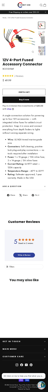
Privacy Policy (22, 387)
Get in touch (12, 341)
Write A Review (24, 255)
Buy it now (24, 99)
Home (4, 18)
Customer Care (13, 356)
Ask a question (12, 186)
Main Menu (10, 349)
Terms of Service (33, 387)
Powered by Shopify (24, 389)
